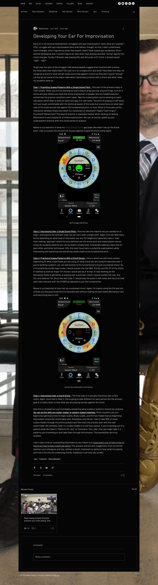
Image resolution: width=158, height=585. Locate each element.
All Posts (24, 12)
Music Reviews (82, 12)
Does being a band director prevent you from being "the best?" (37, 519)
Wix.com (56, 575)
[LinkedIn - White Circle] (133, 3)
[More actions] (123, 28)
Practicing (105, 12)
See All (134, 489)
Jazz (95, 12)
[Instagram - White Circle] (126, 3)
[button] (134, 12)
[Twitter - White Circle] (129, 3)
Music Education (38, 12)
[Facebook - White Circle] (119, 3)
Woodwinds (53, 12)
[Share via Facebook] (34, 467)
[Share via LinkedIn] (46, 467)
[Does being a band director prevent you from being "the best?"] (39, 504)
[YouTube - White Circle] (122, 3)
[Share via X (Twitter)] (40, 467)
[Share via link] (52, 467)
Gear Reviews (67, 12)
